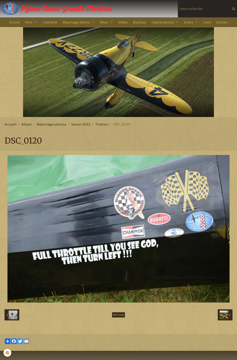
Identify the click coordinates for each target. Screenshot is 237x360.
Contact (222, 22)
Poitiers (102, 124)
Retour (118, 314)
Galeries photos (162, 22)
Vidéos (123, 22)
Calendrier (50, 22)
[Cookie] (7, 353)
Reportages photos (76, 22)
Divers (189, 22)
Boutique (139, 22)
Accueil (14, 22)
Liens (207, 22)
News (104, 22)
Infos (29, 22)
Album (26, 124)
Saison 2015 (81, 124)
